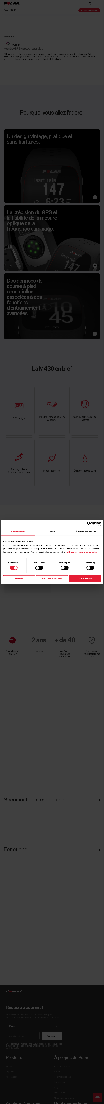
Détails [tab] (52, 531)
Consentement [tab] (18, 531)
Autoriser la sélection (52, 579)
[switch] (39, 568)
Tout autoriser (85, 579)
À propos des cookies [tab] (86, 531)
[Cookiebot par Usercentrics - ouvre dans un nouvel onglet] (89, 524)
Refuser (19, 579)
